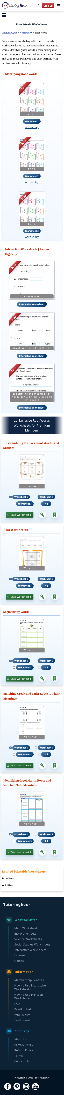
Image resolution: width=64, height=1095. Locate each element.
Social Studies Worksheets (32, 944)
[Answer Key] (42, 514)
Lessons (19, 955)
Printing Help (23, 1009)
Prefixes (9, 878)
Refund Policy (23, 1050)
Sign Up (48, 5)
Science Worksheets (28, 939)
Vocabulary (26, 32)
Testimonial (22, 1020)
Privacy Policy (23, 1045)
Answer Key (32, 127)
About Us (20, 1039)
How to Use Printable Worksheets (29, 996)
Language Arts (9, 32)
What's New (22, 1015)
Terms (18, 1056)
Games (19, 961)
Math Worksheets (26, 928)
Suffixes (9, 885)
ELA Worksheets (25, 933)
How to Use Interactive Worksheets (30, 987)
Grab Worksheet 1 (21, 514)
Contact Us (21, 1061)
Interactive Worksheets (30, 950)
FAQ (17, 1004)
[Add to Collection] (54, 514)
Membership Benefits (29, 980)
